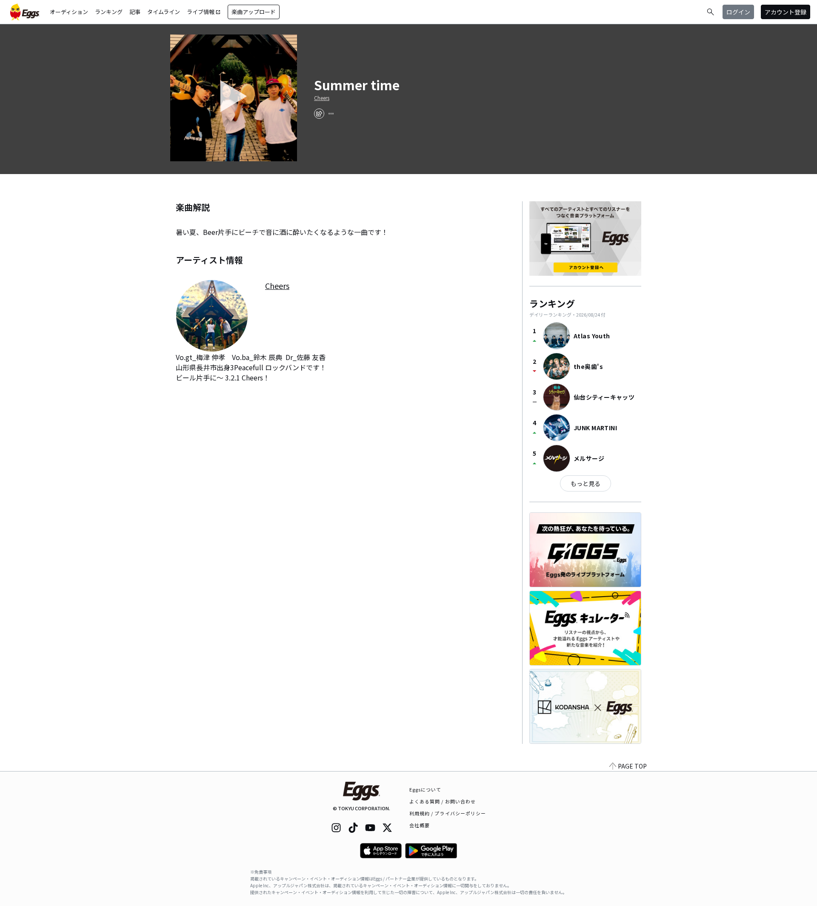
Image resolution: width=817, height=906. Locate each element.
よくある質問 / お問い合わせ (442, 801)
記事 (134, 12)
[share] (319, 114)
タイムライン (163, 12)
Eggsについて (425, 789)
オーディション (69, 12)
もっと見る (585, 483)
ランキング (109, 12)
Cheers (321, 97)
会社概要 (419, 825)
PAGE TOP (632, 766)
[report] (331, 114)
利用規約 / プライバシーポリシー (447, 813)
